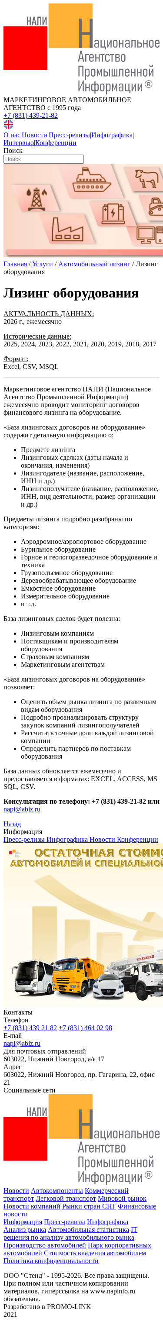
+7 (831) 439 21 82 (30, 1027)
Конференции (56, 142)
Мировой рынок (122, 1198)
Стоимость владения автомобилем (95, 1253)
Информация (22, 1221)
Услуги (42, 264)
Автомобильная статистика (88, 1229)
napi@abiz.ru (21, 809)
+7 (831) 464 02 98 (85, 1027)
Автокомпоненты (57, 1190)
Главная (15, 264)
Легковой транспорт (66, 1198)
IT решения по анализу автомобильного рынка (70, 1233)
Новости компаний (31, 1206)
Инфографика (112, 135)
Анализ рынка (24, 1229)
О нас (11, 135)
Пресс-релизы (69, 135)
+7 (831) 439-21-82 (30, 115)
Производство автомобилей (44, 1245)
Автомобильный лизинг (94, 264)
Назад (12, 823)
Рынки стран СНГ (89, 1206)
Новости (34, 135)
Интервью (18, 142)
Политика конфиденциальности (51, 1260)
